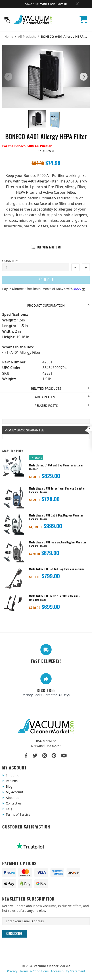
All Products (27, 36)
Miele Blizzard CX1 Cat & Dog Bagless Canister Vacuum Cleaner (56, 517)
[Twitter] (35, 755)
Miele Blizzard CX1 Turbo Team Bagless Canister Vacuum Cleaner (57, 490)
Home (8, 36)
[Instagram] (44, 755)
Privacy (12, 971)
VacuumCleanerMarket (33, 19)
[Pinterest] (54, 755)
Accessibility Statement (68, 971)
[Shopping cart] (83, 19)
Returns (11, 781)
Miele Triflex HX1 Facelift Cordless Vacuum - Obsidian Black (54, 598)
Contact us (13, 803)
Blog (9, 786)
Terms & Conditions (34, 971)
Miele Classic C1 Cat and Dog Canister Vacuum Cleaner (56, 467)
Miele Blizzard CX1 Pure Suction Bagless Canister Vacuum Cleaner (57, 544)
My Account (14, 792)
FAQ (8, 809)
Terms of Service (17, 814)
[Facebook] (26, 755)
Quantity (10, 261)
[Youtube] (64, 755)
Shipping (12, 775)
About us (12, 797)
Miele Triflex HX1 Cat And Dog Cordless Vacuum (56, 569)
